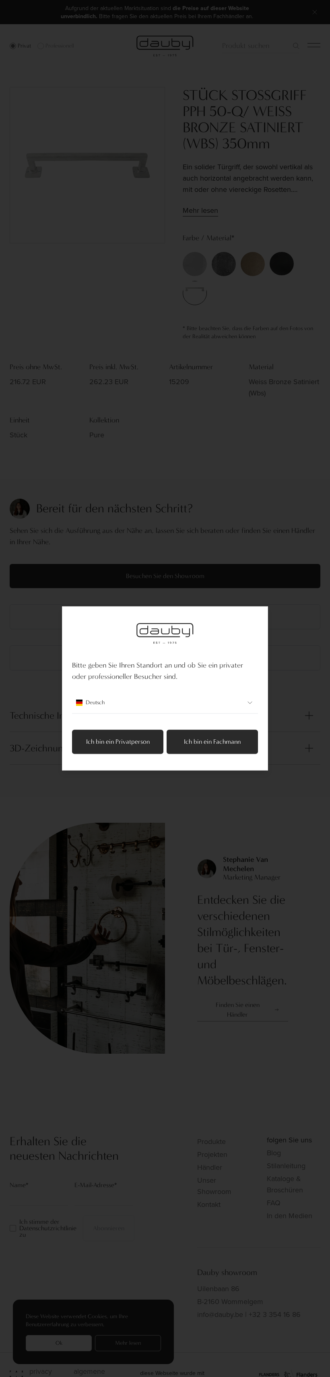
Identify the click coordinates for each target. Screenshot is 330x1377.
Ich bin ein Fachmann (212, 742)
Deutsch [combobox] (95, 702)
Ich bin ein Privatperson (118, 742)
